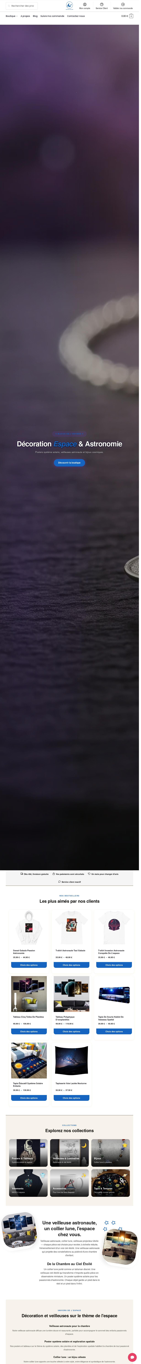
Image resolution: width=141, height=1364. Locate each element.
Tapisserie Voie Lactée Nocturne (71, 1083)
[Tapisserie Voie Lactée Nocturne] (71, 1060)
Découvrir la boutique (69, 462)
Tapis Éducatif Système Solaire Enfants (28, 1084)
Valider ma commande (123, 8)
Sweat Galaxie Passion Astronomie (24, 952)
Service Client (102, 8)
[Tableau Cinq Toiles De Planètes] (29, 994)
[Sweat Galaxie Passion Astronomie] (29, 928)
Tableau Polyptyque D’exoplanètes (65, 1018)
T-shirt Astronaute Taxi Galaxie (70, 950)
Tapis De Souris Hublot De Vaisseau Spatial (111, 1018)
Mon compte (84, 8)
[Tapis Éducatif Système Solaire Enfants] (29, 1060)
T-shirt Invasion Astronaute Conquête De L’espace (111, 952)
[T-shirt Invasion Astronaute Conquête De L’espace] (114, 928)
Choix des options (29, 965)
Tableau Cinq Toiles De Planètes (28, 1017)
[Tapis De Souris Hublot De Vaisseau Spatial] (114, 994)
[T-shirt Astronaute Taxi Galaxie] (71, 928)
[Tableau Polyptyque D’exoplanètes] (71, 994)
